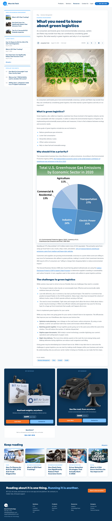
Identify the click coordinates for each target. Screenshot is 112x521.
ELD (53, 510)
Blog (38, 15)
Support (73, 506)
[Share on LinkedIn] (87, 43)
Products (61, 3)
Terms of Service (94, 510)
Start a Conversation (97, 490)
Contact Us (85, 3)
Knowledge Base (75, 508)
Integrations (36, 510)
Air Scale (54, 506)
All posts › (8, 62)
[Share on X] (91, 43)
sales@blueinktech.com (10, 512)
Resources (76, 3)
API (34, 512)
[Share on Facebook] (95, 43)
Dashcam (54, 508)
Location (35, 508)
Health (66, 360)
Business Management (46, 15)
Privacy (92, 508)
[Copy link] (102, 43)
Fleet (54, 360)
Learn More (17, 421)
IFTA (34, 506)
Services (69, 3)
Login (91, 3)
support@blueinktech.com (11, 514)
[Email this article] (98, 43)
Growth (60, 360)
